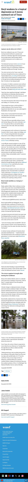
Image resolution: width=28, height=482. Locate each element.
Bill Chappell (8, 18)
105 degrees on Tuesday (17, 172)
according (14, 75)
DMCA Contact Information (8, 468)
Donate (24, 2)
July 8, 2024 (22, 199)
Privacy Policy (5, 454)
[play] (2, 480)
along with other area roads (19, 89)
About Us (4, 445)
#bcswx (20, 195)
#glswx (16, 195)
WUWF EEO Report (6, 443)
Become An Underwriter (8, 451)
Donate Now (5, 448)
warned (19, 64)
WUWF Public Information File (9, 437)
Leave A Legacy (6, 457)
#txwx (8, 195)
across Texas (4, 140)
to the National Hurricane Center (15, 208)
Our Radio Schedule (7, 465)
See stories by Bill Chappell (7, 417)
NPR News (8, 371)
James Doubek (5, 390)
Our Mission (5, 462)
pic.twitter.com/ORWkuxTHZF (9, 196)
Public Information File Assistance (9, 440)
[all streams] (26, 480)
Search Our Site (6, 459)
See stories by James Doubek (8, 404)
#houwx (12, 195)
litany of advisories (13, 304)
